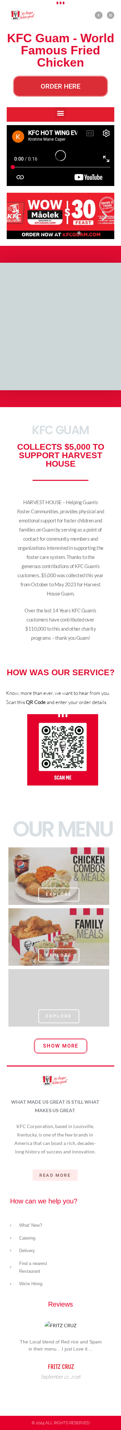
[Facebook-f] (98, 15)
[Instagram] (110, 15)
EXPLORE (59, 894)
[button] (60, 112)
